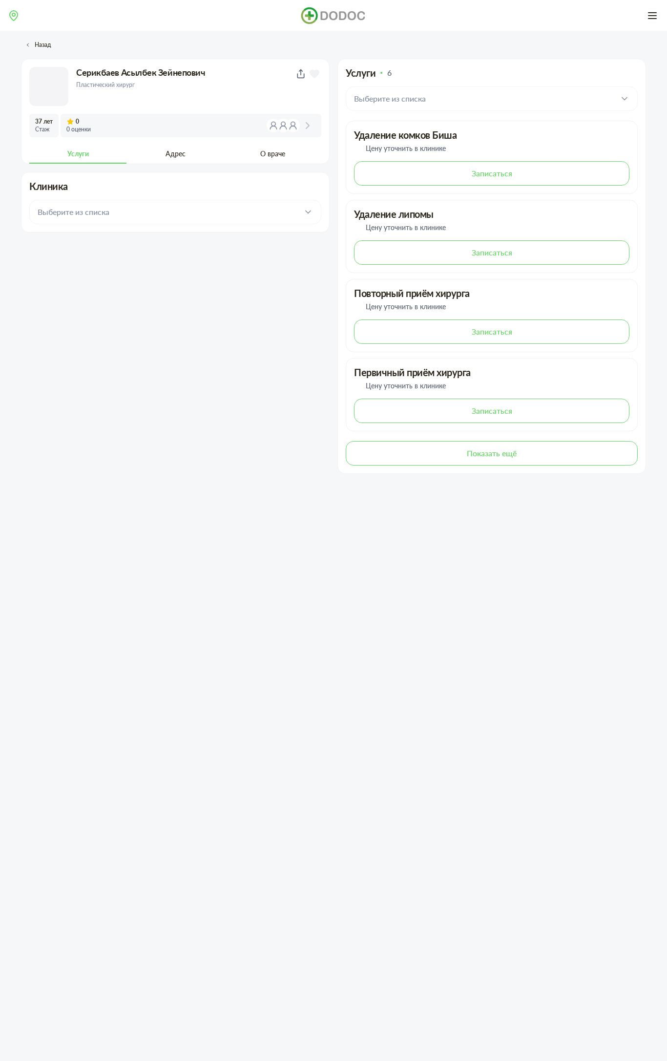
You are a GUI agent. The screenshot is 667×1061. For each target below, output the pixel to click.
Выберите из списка (73, 211)
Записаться (492, 173)
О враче (272, 153)
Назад (43, 44)
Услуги (78, 153)
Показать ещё (492, 453)
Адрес (176, 153)
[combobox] (14, 15)
